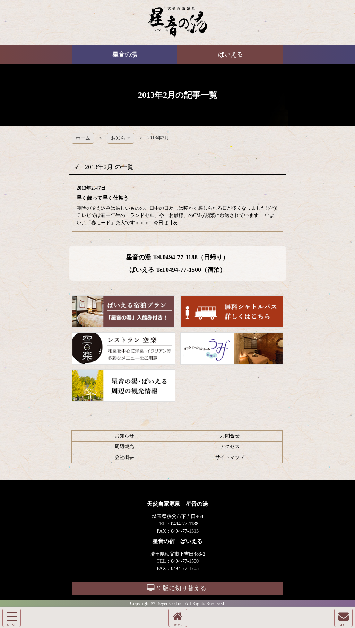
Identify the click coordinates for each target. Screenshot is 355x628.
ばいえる (177, 22)
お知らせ (120, 138)
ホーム (83, 138)
